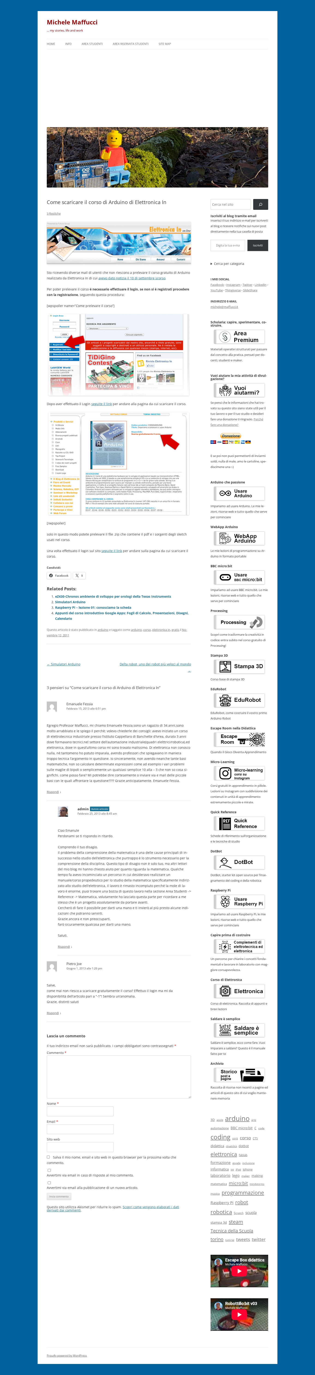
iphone (248, 1169)
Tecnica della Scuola (232, 1231)
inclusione (248, 1163)
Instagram (233, 285)
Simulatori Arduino (70, 602)
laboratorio (220, 1175)
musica (215, 1193)
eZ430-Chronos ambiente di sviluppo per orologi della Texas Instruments (113, 596)
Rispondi (53, 792)
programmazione (243, 1192)
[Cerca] (260, 204)
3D (213, 1120)
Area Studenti (92, 44)
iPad (238, 1169)
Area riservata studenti (131, 44)
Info (68, 44)
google (236, 1163)
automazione (220, 1128)
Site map (165, 44)
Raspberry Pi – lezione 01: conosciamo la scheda (93, 607)
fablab (243, 1155)
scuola (251, 1212)
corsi (235, 1138)
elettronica (224, 1154)
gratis (175, 630)
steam (236, 1221)
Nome (53, 1103)
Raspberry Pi (222, 1202)
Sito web (53, 1139)
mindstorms (257, 1184)
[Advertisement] (157, 87)
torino (217, 1239)
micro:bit (238, 1183)
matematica (219, 1184)
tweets (243, 1239)
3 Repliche (54, 213)
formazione (221, 1162)
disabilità (231, 1146)
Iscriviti (258, 245)
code (261, 1128)
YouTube (217, 290)
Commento (56, 1052)
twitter (259, 1239)
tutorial (229, 1240)
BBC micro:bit (242, 1127)
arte (253, 1120)
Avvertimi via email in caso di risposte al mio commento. (90, 1175)
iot (232, 1169)
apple (220, 1120)
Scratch (239, 1213)
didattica (217, 1146)
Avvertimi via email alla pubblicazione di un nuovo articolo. (92, 1187)
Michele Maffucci (72, 22)
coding (220, 1136)
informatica (220, 1169)
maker (245, 1176)
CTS (255, 1138)
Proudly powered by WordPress (67, 1355)
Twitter (247, 285)
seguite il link (101, 404)
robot (241, 1202)
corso (147, 630)
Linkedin (260, 285)
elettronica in (161, 630)
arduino (103, 630)
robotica (221, 1212)
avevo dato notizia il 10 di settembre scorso (131, 278)
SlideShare (250, 290)
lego (236, 1175)
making (257, 1175)
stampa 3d (219, 1222)
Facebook (217, 285)
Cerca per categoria (229, 263)
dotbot (244, 1146)
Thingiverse (233, 290)
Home (51, 44)
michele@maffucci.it (224, 307)
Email (52, 1121)
